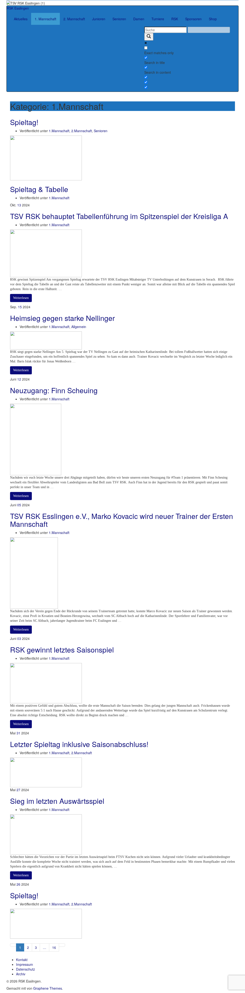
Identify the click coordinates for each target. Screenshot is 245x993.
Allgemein (78, 326)
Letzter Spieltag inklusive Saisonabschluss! (79, 744)
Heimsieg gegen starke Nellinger (62, 318)
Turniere (157, 18)
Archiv (20, 974)
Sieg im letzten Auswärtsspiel (57, 801)
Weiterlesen (21, 298)
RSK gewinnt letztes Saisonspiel (62, 649)
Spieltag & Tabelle (39, 189)
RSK (174, 18)
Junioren (98, 18)
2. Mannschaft (74, 18)
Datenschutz (25, 969)
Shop (213, 18)
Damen (138, 18)
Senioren (119, 18)
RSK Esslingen (18, 8)
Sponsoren (193, 18)
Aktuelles (21, 18)
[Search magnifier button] (148, 37)
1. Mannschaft (45, 18)
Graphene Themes (47, 988)
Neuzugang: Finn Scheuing (54, 390)
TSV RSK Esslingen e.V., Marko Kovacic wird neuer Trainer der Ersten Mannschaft (121, 520)
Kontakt (22, 959)
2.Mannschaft (81, 130)
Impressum (24, 964)
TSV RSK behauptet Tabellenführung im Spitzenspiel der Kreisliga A (119, 216)
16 (54, 947)
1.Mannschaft (59, 130)
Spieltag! (24, 122)
